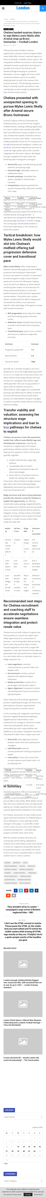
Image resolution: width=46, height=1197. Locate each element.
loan (5, 92)
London (23, 8)
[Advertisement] (21, 1085)
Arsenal (7, 862)
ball (8, 144)
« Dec (6, 1163)
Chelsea (22, 866)
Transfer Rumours (24, 879)
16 (40, 1147)
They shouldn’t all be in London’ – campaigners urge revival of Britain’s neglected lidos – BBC (23, 910)
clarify (26, 223)
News (11, 29)
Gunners (8, 873)
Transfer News (10, 879)
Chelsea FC (31, 866)
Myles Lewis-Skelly (11, 876)
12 (18, 1147)
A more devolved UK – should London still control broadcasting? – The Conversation (21, 1059)
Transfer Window (11, 883)
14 (29, 1147)
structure (20, 220)
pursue (18, 53)
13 (24, 1147)
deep (39, 313)
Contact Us (18, 3)
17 (7, 1151)
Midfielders (32, 873)
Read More (38, 1194)
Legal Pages (28, 3)
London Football (19, 873)
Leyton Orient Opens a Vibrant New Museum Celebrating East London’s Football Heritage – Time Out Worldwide (23, 1022)
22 (34, 1151)
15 (34, 1147)
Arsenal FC (16, 862)
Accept (28, 1194)
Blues (25, 862)
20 (24, 1151)
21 (29, 1151)
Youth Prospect (25, 883)
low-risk (8, 150)
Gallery (6, 29)
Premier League (25, 876)
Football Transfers (26, 869)
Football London (11, 869)
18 (12, 1151)
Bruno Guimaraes (11, 866)
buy (6, 427)
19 (18, 1151)
